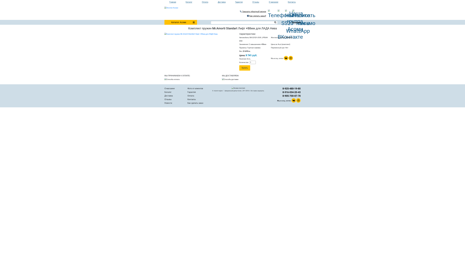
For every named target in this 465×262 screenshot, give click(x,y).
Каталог (189, 2)
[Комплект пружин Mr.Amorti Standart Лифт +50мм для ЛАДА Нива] (191, 34)
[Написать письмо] (294, 11)
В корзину (296, 22)
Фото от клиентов (195, 88)
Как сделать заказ (195, 103)
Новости (168, 103)
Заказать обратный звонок (254, 11)
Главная (172, 2)
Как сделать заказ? (257, 16)
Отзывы (255, 2)
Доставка (222, 2)
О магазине (273, 2)
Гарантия (239, 2)
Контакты (292, 2)
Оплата (205, 2)
